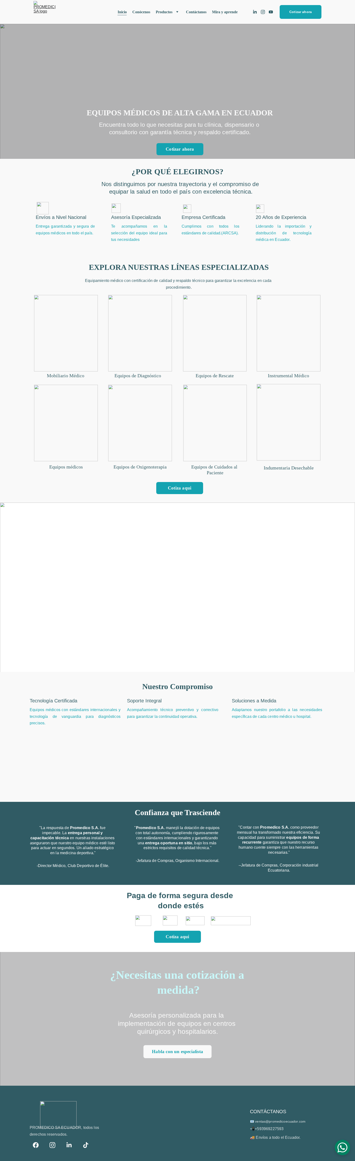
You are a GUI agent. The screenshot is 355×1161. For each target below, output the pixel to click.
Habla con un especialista (177, 1051)
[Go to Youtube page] (271, 12)
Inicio (122, 12)
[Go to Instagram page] (265, 12)
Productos (164, 12)
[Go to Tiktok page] (86, 1145)
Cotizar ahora (300, 12)
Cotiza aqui (179, 487)
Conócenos (141, 12)
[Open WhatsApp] (342, 1147)
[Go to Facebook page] (38, 1145)
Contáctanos (196, 12)
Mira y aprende (225, 12)
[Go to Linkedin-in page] (257, 12)
